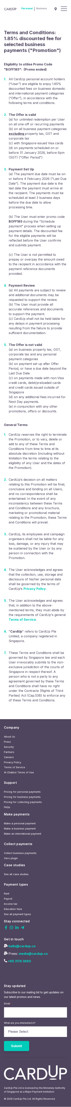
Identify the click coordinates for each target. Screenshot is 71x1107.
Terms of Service (22, 620)
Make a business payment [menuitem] (20, 828)
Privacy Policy (34, 589)
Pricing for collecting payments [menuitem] (23, 802)
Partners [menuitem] (9, 752)
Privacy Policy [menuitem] (12, 762)
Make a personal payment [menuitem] (20, 823)
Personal (27, 8)
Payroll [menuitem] (8, 898)
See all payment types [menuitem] (17, 914)
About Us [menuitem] (9, 736)
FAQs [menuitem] (7, 807)
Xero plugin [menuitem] (11, 858)
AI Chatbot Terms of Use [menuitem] (19, 772)
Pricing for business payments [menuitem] (22, 796)
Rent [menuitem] (6, 893)
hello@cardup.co (22, 946)
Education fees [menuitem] (13, 909)
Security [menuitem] (9, 746)
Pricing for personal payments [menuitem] (22, 791)
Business (41, 8)
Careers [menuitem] (9, 757)
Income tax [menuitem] (10, 903)
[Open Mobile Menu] (64, 9)
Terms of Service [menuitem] (14, 767)
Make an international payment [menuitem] (22, 833)
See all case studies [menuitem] (16, 874)
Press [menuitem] (7, 741)
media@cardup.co (33, 954)
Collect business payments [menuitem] (20, 853)
